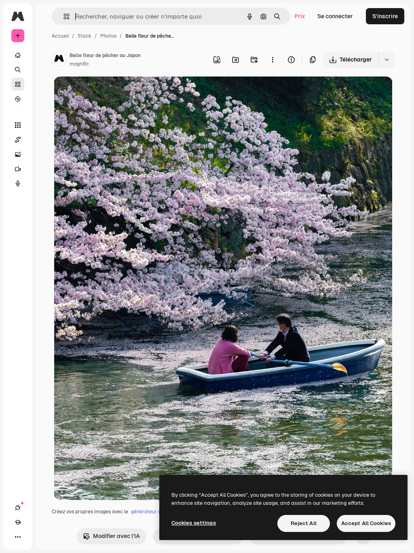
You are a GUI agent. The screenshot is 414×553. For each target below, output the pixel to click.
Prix (299, 16)
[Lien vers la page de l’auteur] (59, 59)
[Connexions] (17, 507)
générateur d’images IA (157, 511)
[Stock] (17, 84)
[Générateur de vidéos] (17, 168)
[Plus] (17, 536)
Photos (108, 36)
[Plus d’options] (272, 59)
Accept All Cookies (366, 523)
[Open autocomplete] (63, 16)
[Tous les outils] (17, 125)
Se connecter (335, 16)
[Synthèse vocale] (17, 183)
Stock (84, 36)
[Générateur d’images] (17, 154)
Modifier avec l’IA (116, 536)
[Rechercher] (17, 69)
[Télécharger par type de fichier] (386, 59)
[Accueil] (17, 55)
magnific (79, 64)
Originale (107, 92)
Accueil (60, 36)
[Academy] (17, 522)
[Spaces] (17, 139)
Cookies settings (193, 522)
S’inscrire (385, 16)
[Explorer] (17, 98)
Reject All (304, 523)
